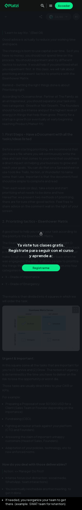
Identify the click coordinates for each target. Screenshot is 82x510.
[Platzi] (12, 6)
